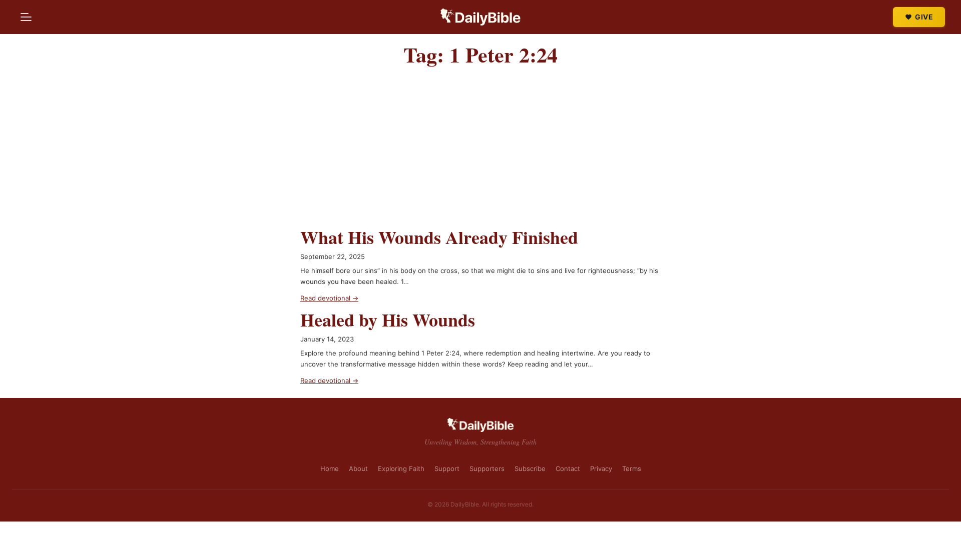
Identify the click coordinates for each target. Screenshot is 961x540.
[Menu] (26, 17)
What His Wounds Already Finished (439, 237)
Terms (631, 468)
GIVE (924, 16)
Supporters (487, 468)
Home (329, 468)
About (358, 468)
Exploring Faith (401, 468)
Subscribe (530, 468)
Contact (568, 468)
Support (446, 468)
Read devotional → (329, 298)
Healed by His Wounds (387, 319)
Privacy (601, 468)
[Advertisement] (480, 152)
